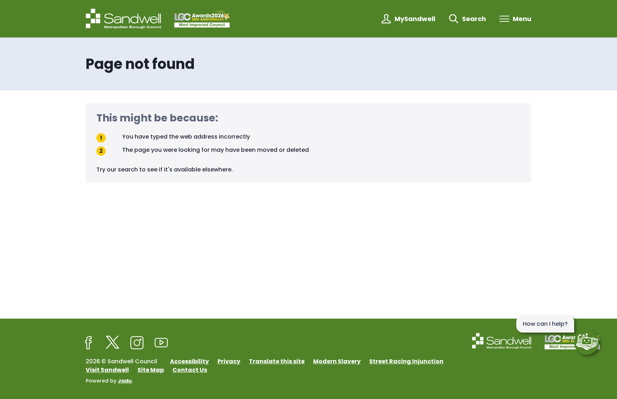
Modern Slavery (337, 361)
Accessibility (189, 361)
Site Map (150, 370)
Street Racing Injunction (406, 361)
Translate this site (277, 361)
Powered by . (109, 380)
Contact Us (189, 370)
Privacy (228, 361)
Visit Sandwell (107, 370)
